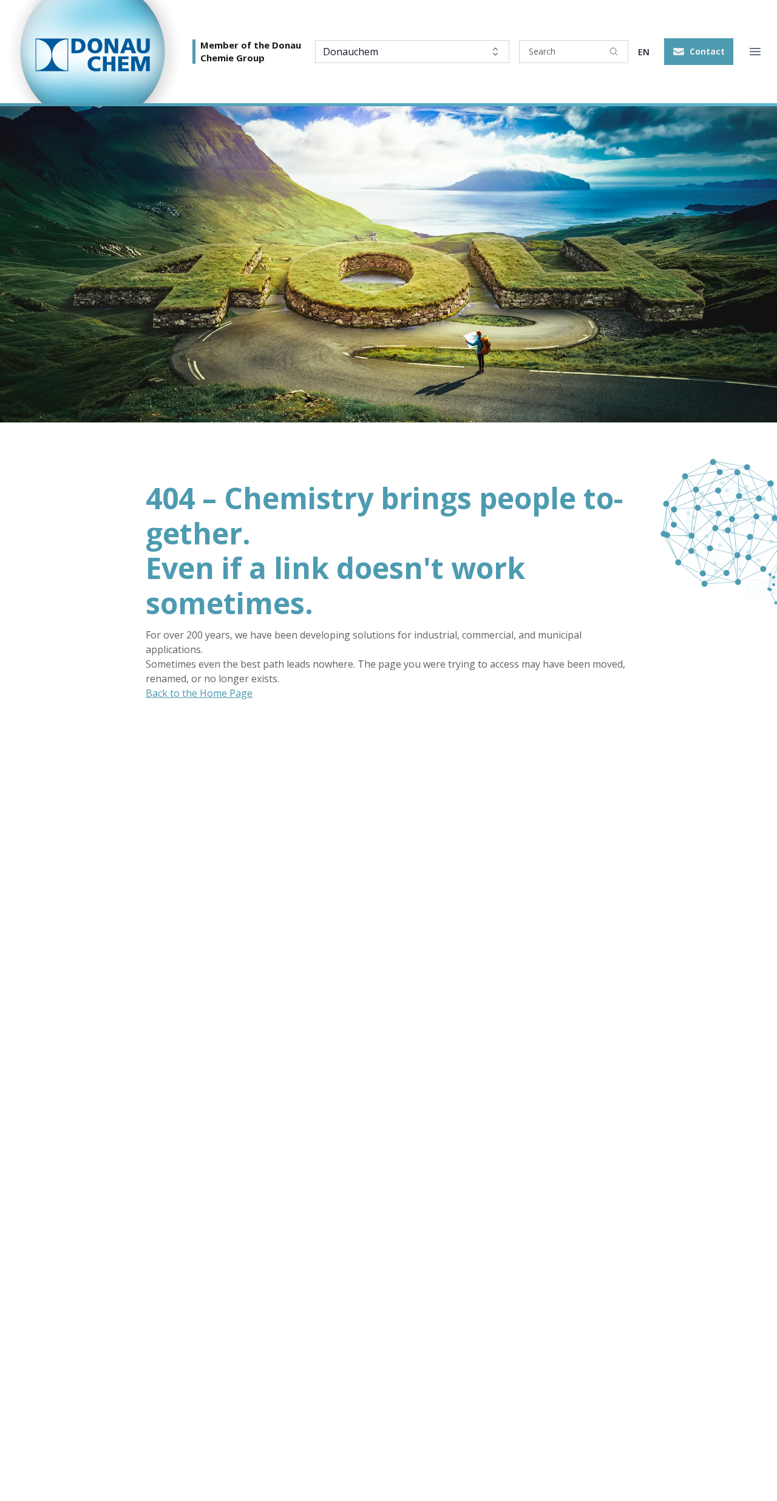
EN (644, 52)
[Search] (614, 51)
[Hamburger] (755, 51)
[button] (698, 51)
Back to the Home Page (199, 693)
